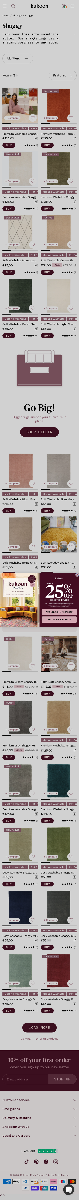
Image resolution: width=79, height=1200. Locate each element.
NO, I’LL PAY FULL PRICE (59, 619)
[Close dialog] (77, 574)
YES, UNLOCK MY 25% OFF (59, 612)
